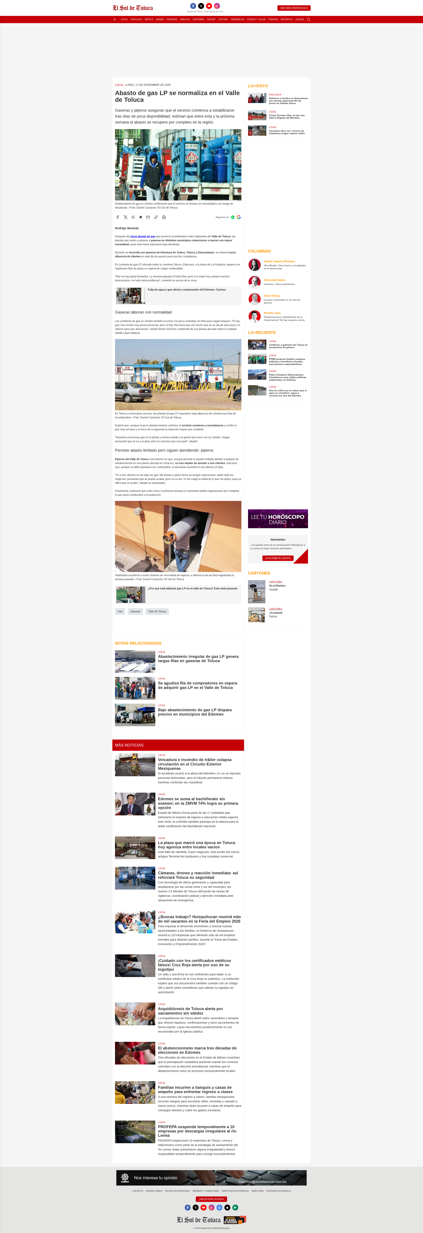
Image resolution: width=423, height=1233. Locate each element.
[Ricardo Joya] (254, 316)
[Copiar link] (156, 217)
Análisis (185, 19)
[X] (201, 6)
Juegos (299, 19)
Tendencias (237, 19)
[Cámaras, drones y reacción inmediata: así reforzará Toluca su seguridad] (135, 887)
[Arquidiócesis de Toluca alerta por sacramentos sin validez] (135, 1020)
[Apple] (227, 1208)
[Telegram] (140, 217)
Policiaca (136, 19)
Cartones (198, 19)
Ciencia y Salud (256, 19)
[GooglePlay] (235, 1208)
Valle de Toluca (157, 611)
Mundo (160, 19)
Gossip (211, 19)
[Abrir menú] (114, 19)
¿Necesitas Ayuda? (211, 1199)
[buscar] (309, 19)
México (149, 19)
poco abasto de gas (143, 236)
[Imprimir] (164, 217)
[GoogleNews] (219, 1208)
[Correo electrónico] (148, 217)
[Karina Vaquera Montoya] (254, 264)
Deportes (287, 19)
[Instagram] (217, 6)
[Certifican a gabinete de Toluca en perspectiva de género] (257, 345)
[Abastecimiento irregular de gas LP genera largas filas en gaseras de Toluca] (135, 661)
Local (124, 19)
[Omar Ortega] (254, 299)
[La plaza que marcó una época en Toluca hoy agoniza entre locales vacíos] (135, 849)
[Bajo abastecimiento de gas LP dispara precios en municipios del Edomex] (135, 715)
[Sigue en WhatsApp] (232, 217)
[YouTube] (209, 6)
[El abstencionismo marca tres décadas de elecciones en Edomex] (135, 1059)
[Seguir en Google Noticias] (238, 217)
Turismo (273, 19)
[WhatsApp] (133, 217)
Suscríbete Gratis (278, 558)
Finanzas (172, 19)
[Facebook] (193, 6)
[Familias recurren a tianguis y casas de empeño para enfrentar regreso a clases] (135, 1099)
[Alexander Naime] (254, 282)
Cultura (223, 19)
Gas (120, 611)
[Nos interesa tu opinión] (211, 1178)
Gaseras (135, 611)
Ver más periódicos (294, 8)
